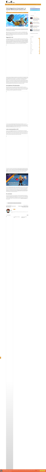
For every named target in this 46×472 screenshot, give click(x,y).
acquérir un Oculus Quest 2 (24, 198)
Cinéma (35, 38)
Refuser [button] (38, 470)
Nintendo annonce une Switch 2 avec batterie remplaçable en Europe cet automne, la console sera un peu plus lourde (36, 19)
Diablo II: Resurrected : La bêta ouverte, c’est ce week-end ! (11, 206)
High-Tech (34, 17)
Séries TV (35, 53)
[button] (1, 471)
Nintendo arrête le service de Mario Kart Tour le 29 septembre (36, 23)
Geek (12, 4)
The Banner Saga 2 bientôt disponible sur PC (24, 217)
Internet (35, 48)
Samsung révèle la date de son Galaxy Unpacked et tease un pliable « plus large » (36, 27)
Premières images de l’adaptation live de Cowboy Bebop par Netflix (23, 206)
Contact (15, 4)
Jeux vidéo (37, 17)
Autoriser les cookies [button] (42, 470)
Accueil (7, 4)
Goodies (35, 44)
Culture (10, 4)
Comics (35, 39)
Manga (35, 52)
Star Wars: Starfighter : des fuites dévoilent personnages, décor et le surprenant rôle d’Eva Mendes (36, 30)
